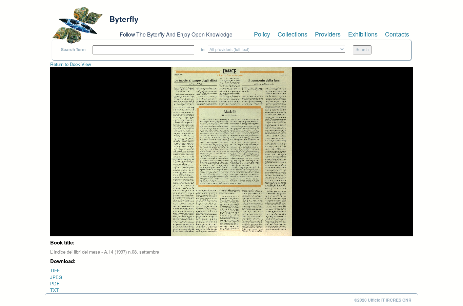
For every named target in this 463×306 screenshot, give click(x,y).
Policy (262, 33)
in (202, 49)
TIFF (55, 270)
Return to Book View (70, 64)
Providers (328, 33)
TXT (54, 290)
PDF (54, 283)
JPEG (56, 277)
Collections (292, 33)
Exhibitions (363, 33)
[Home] (77, 25)
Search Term (73, 49)
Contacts (397, 33)
